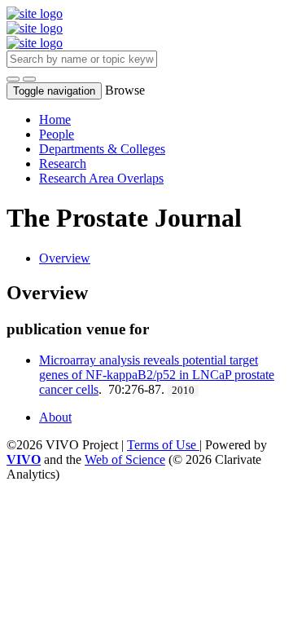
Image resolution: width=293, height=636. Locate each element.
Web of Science (125, 459)
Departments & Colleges (102, 149)
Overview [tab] (64, 258)
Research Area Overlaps (101, 178)
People (56, 134)
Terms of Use (163, 445)
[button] (13, 79)
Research (62, 163)
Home (55, 119)
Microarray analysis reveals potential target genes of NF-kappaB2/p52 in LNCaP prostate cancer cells (156, 374)
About (55, 417)
